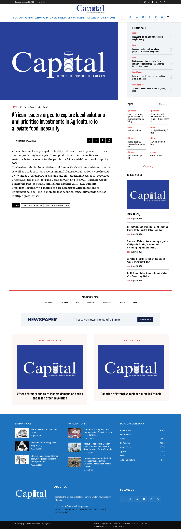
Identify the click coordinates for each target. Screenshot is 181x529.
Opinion (129, 127)
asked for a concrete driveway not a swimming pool (136, 144)
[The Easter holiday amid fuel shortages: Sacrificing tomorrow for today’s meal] (74, 433)
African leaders (32, 205)
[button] (168, 17)
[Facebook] (140, 2)
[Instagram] (144, 2)
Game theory (133, 214)
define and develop (57, 205)
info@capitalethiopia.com (77, 506)
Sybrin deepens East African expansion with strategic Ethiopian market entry (159, 117)
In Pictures (130, 138)
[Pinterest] (102, 140)
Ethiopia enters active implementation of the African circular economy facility (135, 117)
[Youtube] (164, 2)
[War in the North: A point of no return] (22, 433)
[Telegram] (152, 2)
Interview (153, 152)
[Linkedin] (148, 2)
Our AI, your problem (134, 130)
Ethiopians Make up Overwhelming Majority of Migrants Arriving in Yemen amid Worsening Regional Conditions (147, 244)
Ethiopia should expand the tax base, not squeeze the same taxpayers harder (44, 459)
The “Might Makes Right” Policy (159, 131)
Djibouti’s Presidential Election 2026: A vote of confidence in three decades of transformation (98, 446)
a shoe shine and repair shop (135, 156)
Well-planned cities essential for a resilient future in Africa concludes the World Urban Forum (148, 64)
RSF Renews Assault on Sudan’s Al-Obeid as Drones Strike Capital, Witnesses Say (147, 228)
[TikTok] (156, 2)
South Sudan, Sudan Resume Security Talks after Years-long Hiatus (147, 275)
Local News (137, 72)
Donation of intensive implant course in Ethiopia (131, 394)
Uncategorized (138, 85)
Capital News (131, 111)
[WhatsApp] (109, 140)
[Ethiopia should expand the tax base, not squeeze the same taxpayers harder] (22, 459)
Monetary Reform (156, 155)
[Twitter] (160, 2)
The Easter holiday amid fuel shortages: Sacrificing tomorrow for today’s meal (98, 432)
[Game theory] (148, 194)
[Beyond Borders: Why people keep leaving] (22, 446)
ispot (14, 107)
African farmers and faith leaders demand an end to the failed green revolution (50, 396)
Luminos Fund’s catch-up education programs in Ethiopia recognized (147, 50)
